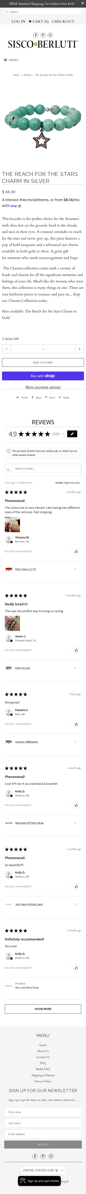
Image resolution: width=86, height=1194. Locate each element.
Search (43, 1045)
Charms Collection (23, 300)
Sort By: (59, 482)
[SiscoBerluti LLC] (43, 45)
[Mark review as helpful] (76, 551)
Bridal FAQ (43, 1069)
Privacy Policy (43, 1081)
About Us (43, 1051)
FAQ (43, 1063)
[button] (63, 433)
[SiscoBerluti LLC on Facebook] (35, 35)
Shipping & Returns (43, 1075)
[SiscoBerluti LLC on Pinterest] (43, 35)
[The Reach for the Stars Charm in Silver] (43, 123)
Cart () (40, 21)
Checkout (63, 21)
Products (28, 75)
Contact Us (43, 1057)
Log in (19, 21)
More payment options (43, 387)
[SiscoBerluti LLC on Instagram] (50, 35)
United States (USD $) (41, 1170)
